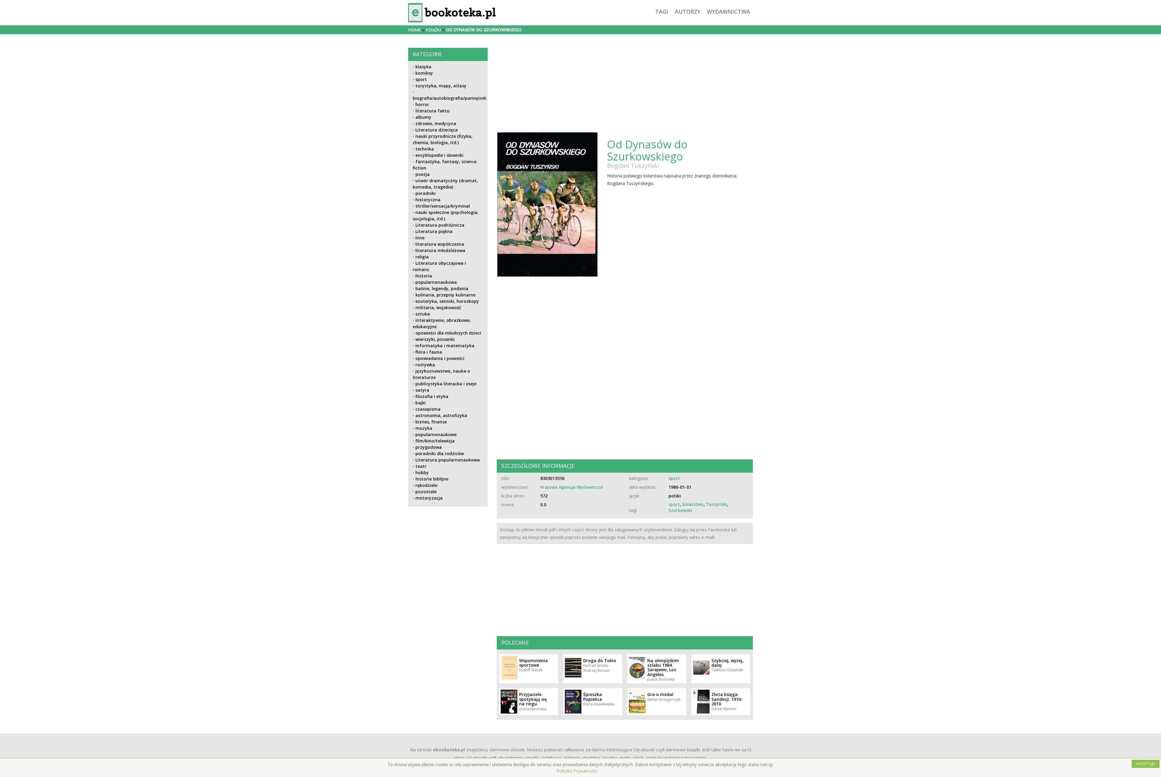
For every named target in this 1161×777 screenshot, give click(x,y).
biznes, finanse (431, 422)
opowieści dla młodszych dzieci (448, 333)
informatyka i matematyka (444, 345)
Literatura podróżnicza (439, 225)
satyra (422, 390)
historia (423, 276)
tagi (661, 11)
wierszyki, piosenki (435, 339)
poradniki (425, 193)
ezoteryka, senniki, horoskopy (447, 301)
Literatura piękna (434, 231)
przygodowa (428, 447)
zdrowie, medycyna (435, 123)
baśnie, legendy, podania (441, 288)
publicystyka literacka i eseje (445, 384)
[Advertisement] (448, 554)
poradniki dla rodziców (439, 453)
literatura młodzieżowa (440, 250)
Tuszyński (716, 504)
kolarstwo (693, 504)
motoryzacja (429, 498)
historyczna (428, 199)
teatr (421, 466)
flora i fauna (428, 352)
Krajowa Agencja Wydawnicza (571, 487)
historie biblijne (431, 479)
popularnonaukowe (436, 434)
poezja (422, 174)
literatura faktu (432, 111)
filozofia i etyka (431, 396)
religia (422, 257)
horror (422, 104)
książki (433, 30)
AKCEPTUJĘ (1145, 763)
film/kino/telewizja (435, 441)
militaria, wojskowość (438, 307)
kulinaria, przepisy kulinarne (445, 295)
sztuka (422, 314)
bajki (420, 403)
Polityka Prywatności (577, 771)
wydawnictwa (728, 11)
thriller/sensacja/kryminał (442, 206)
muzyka (423, 428)
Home (414, 30)
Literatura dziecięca (436, 130)
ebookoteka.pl (449, 749)
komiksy (424, 73)
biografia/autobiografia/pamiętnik (449, 98)
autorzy (687, 11)
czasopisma (428, 409)
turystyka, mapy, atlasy (441, 86)
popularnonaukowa (436, 282)
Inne (419, 238)
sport (421, 79)
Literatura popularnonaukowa (447, 460)
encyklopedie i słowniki (439, 155)
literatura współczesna (439, 244)
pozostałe (426, 491)
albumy (423, 117)
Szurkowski (680, 510)
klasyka (423, 67)
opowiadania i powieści (439, 358)
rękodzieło (426, 485)
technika (424, 149)
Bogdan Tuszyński (633, 165)
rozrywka (425, 364)
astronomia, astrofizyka (441, 415)
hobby (422, 472)
